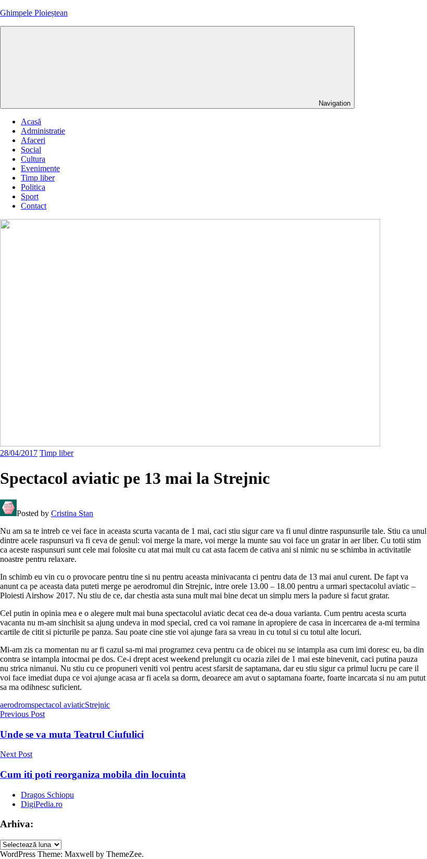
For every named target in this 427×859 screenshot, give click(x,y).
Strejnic (97, 704)
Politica (33, 187)
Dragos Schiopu (47, 794)
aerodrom (15, 704)
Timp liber (38, 177)
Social (31, 149)
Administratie (43, 130)
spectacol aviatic (58, 704)
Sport (30, 196)
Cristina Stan (72, 513)
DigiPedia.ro (41, 804)
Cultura (33, 159)
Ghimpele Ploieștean (34, 12)
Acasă (31, 121)
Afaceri (33, 140)
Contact (33, 205)
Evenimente (40, 168)
